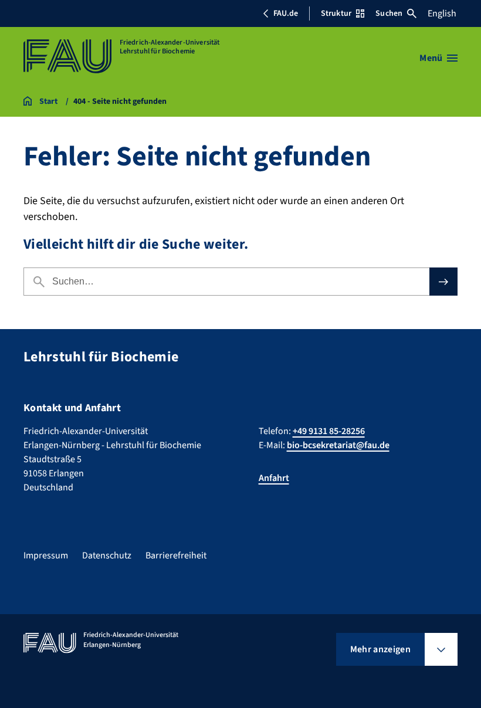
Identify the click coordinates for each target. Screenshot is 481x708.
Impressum (45, 555)
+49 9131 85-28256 (329, 431)
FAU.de (285, 13)
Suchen (388, 13)
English (442, 13)
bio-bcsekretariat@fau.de (338, 445)
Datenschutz (106, 555)
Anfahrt (274, 478)
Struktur (336, 13)
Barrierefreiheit (175, 555)
